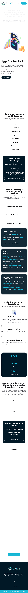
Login (18, 3)
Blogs (14, 581)
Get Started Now (14, 439)
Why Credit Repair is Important (11, 455)
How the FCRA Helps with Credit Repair (13, 539)
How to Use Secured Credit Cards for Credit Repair (12, 506)
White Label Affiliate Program (14, 27)
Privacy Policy (14, 584)
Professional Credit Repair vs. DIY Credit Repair (13, 489)
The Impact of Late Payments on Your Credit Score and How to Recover (13, 472)
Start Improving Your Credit (14, 178)
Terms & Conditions (14, 586)
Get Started (6, 77)
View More (14, 555)
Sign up (23, 3)
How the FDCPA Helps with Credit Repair (13, 522)
